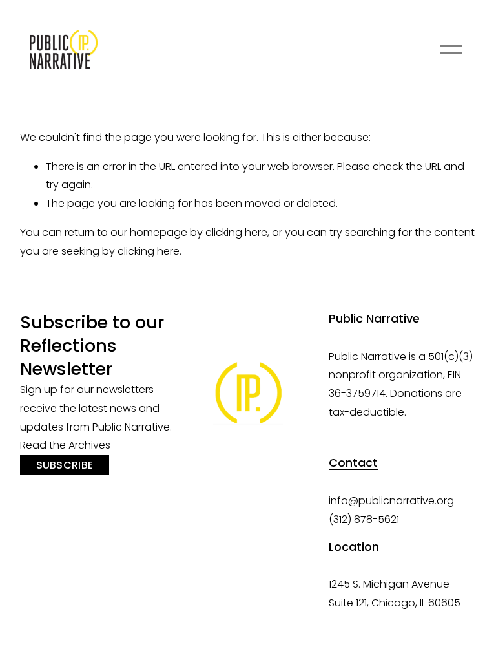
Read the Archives (65, 445)
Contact (353, 463)
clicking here (236, 232)
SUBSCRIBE (65, 465)
